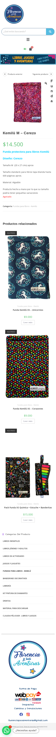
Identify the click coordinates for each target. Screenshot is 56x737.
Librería (7, 586)
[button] (27, 39)
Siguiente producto (40, 74)
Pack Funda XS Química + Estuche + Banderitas (28, 507)
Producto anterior (15, 74)
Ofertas (7, 601)
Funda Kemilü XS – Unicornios (28, 310)
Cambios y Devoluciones (28, 708)
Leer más (28, 322)
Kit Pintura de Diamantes (15, 593)
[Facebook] (21, 714)
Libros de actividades (13, 556)
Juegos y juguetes (11, 563)
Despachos (28, 704)
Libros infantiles (11, 541)
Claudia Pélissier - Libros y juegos (19, 615)
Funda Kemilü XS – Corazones (28, 408)
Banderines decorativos (15, 578)
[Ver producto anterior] (5, 74)
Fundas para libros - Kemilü (25, 206)
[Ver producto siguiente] (51, 74)
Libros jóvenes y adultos (15, 548)
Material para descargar (15, 608)
